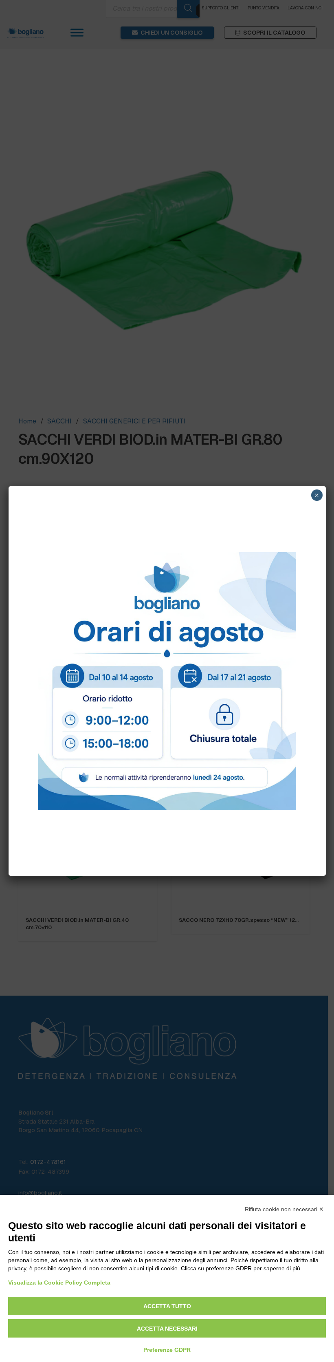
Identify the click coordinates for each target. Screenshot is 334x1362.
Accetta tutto (167, 1306)
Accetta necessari (167, 1328)
